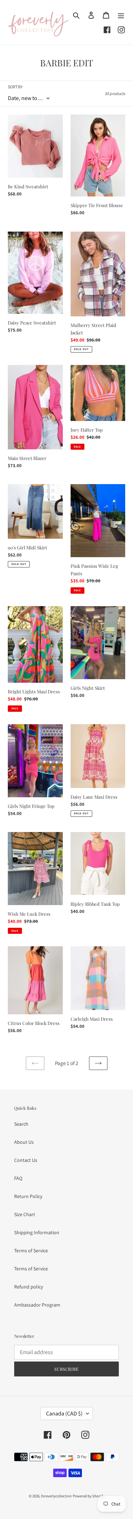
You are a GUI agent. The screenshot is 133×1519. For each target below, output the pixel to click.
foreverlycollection (56, 1495)
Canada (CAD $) (64, 1413)
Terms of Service (31, 1250)
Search (21, 1124)
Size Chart (24, 1214)
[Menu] (120, 14)
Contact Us (25, 1160)
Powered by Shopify (89, 1495)
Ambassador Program (37, 1305)
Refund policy (28, 1287)
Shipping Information (36, 1232)
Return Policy (28, 1196)
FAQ (18, 1178)
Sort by (15, 86)
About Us (24, 1142)
